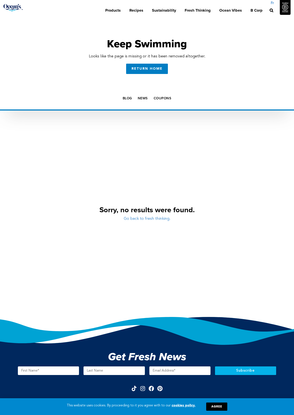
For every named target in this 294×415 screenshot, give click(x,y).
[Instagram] (142, 388)
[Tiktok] (134, 388)
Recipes (136, 10)
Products (113, 10)
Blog (127, 98)
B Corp (257, 10)
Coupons (163, 98)
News (143, 98)
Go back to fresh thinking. (147, 219)
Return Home (147, 69)
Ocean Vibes (230, 10)
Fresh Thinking (198, 10)
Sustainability (164, 10)
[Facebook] (151, 388)
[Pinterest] (160, 388)
